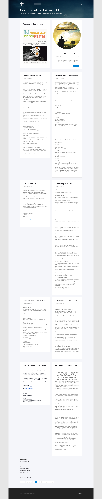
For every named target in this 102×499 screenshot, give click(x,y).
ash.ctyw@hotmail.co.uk (29, 347)
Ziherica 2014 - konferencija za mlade (37, 365)
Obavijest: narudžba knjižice (25, 470)
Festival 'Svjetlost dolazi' (64, 183)
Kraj (52, 482)
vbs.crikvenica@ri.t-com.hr (30, 219)
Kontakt (59, 3)
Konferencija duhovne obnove (34, 24)
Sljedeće (47, 482)
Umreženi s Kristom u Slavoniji (25, 474)
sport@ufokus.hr (72, 96)
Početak (23, 482)
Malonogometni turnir (24, 472)
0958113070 (27, 390)
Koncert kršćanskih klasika (24, 468)
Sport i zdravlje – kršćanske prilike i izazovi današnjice (75, 75)
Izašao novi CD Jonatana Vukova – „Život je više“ (73, 54)
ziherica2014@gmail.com (29, 388)
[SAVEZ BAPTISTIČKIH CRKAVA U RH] (22, 4)
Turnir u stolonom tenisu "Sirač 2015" (37, 301)
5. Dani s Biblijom (29, 183)
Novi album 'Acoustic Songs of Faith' (68, 365)
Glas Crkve (44, 3)
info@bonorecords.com (61, 450)
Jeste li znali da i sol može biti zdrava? (69, 301)
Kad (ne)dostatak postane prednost (26, 466)
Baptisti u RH (29, 3)
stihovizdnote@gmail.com (59, 231)
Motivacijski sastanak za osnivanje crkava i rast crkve (29, 464)
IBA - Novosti (37, 3)
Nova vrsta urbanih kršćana (25, 463)
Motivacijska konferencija (24, 461)
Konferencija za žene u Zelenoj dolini (26, 475)
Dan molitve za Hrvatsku (32, 75)
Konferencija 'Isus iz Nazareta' (25, 477)
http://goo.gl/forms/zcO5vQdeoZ (28, 386)
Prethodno (29, 482)
